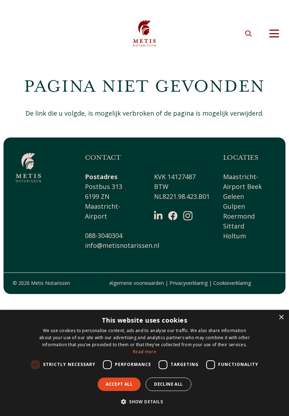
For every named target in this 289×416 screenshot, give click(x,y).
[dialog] (144, 363)
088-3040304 (103, 235)
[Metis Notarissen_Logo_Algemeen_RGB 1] (144, 33)
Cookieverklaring (232, 283)
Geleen (233, 196)
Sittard (233, 226)
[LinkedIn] (158, 215)
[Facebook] (173, 215)
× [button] (281, 317)
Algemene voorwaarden (136, 283)
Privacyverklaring (189, 283)
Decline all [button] (168, 384)
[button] (248, 33)
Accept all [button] (119, 384)
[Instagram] (187, 216)
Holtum (234, 236)
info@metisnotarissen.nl (122, 245)
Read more (144, 352)
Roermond (239, 216)
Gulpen (234, 206)
